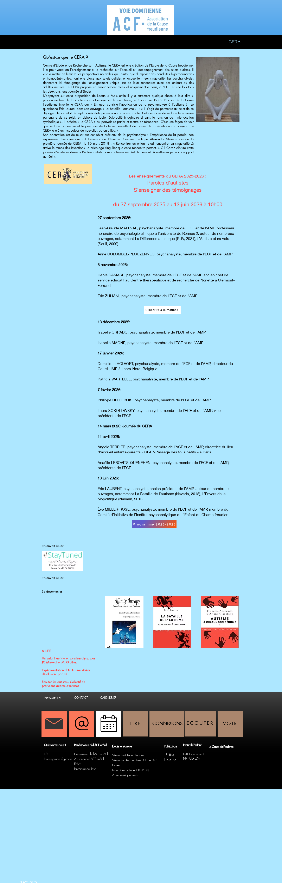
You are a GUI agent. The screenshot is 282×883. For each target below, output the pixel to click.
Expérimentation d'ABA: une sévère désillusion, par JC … (66, 672)
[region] (135, 723)
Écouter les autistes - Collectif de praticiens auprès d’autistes (63, 684)
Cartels (116, 765)
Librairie (170, 759)
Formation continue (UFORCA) (130, 770)
